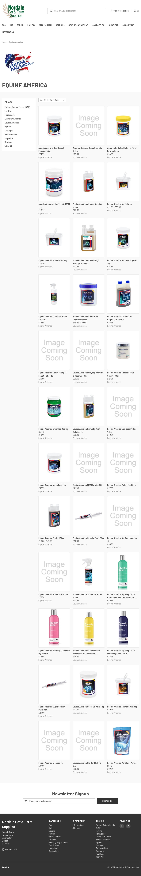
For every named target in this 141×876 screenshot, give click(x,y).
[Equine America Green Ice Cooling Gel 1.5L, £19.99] (54, 406)
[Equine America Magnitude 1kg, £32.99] (54, 462)
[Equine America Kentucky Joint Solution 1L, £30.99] (88, 406)
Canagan (9, 130)
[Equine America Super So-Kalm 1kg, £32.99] (88, 684)
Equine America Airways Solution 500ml (87, 206)
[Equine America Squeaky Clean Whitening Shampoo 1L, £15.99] (123, 628)
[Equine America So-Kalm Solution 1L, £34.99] (123, 516)
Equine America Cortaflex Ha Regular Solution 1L (119, 318)
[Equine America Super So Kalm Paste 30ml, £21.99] (54, 684)
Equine (20, 25)
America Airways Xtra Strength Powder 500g (51, 149)
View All (8, 146)
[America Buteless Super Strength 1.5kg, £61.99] (88, 126)
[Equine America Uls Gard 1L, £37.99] (54, 740)
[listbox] (56, 100)
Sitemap (76, 828)
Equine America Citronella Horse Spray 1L (52, 318)
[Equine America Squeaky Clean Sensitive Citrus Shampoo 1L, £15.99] (88, 628)
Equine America (12, 123)
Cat (11, 25)
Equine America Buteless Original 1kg (122, 262)
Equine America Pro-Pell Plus (51, 538)
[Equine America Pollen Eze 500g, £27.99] (123, 462)
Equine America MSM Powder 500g (88, 485)
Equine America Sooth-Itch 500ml (53, 594)
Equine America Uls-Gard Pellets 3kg (87, 764)
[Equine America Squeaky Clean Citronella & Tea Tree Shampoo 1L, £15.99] (123, 572)
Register (125, 11)
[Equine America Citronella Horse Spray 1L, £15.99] (54, 294)
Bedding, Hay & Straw (78, 25)
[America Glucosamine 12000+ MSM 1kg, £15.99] (54, 182)
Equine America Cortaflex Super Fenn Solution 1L (52, 374)
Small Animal (45, 25)
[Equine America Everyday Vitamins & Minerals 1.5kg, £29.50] (88, 350)
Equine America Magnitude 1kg (52, 485)
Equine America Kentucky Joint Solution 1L (86, 430)
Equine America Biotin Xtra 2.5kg (52, 260)
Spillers (8, 126)
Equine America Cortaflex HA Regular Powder (85, 318)
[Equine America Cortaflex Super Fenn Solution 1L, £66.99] (54, 350)
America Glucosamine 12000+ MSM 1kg (54, 206)
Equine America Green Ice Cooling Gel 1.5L (53, 430)
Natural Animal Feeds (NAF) (17, 107)
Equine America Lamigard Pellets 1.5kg (121, 430)
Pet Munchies (11, 134)
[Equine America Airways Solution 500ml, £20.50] (88, 182)
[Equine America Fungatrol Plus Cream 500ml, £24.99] (123, 350)
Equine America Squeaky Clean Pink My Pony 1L (54, 652)
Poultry (31, 25)
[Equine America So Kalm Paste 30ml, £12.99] (88, 516)
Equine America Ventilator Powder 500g (122, 764)
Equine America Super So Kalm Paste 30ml (52, 708)
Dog (4, 25)
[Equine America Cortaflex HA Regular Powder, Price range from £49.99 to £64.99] (88, 294)
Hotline (8, 111)
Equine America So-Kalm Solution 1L (122, 540)
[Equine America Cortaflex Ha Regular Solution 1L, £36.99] (123, 294)
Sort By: (43, 100)
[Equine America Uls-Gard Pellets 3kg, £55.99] (88, 740)
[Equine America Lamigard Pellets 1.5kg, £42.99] (123, 406)
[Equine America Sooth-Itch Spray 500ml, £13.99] (88, 572)
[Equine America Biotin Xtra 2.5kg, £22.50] (54, 238)
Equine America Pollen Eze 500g (121, 485)
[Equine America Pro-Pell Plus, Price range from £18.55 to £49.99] (54, 516)
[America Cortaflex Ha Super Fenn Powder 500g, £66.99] (123, 126)
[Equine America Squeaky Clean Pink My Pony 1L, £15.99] (54, 628)
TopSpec (9, 142)
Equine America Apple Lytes (119, 204)
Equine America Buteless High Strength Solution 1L (86, 262)
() (137, 11)
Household (113, 25)
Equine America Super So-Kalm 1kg (88, 707)
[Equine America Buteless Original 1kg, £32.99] (123, 238)
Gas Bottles (98, 25)
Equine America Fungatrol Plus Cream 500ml (120, 374)
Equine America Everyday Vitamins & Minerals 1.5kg (88, 374)
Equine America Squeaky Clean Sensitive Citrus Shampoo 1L (86, 652)
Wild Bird (60, 25)
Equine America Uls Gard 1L (50, 763)
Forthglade (10, 115)
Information (8, 32)
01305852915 (11, 849)
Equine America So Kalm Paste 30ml (88, 538)
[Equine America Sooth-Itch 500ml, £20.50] (54, 572)
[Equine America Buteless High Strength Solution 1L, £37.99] (88, 238)
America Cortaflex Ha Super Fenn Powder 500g (121, 149)
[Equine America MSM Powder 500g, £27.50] (88, 462)
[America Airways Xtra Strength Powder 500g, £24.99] (54, 126)
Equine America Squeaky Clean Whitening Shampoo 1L (121, 652)
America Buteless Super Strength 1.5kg (87, 149)
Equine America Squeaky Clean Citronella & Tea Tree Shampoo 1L (122, 596)
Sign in (116, 11)
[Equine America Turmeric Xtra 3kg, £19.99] (123, 684)
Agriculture (128, 25)
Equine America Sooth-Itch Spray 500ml (87, 596)
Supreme (9, 138)
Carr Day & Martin (13, 119)
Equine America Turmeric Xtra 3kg (122, 707)
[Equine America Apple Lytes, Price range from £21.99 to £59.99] (123, 182)
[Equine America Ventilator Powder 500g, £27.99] (123, 740)
